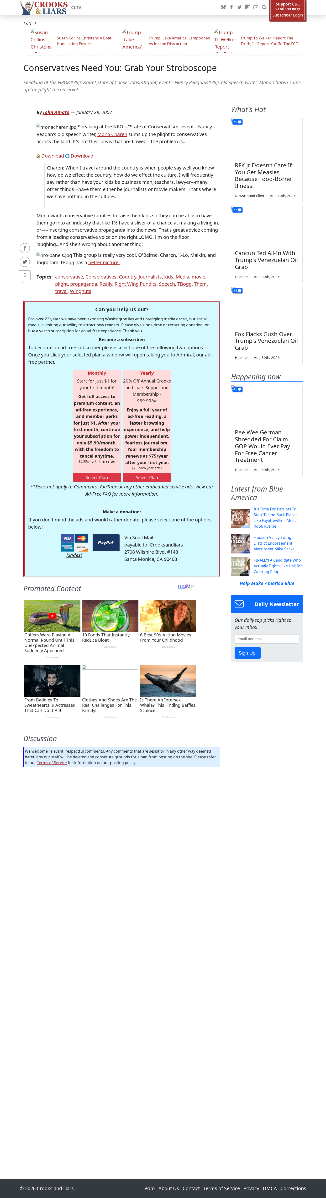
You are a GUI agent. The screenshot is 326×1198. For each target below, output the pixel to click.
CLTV (76, 7)
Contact (191, 1188)
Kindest (74, 555)
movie (198, 277)
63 (235, 290)
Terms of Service (52, 762)
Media (182, 277)
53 (235, 210)
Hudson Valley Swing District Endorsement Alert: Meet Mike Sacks (274, 543)
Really (106, 284)
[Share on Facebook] (25, 248)
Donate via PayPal (106, 543)
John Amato (56, 112)
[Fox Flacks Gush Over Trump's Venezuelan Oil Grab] (266, 307)
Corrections (293, 1188)
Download (52, 156)
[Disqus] (121, 959)
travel (61, 291)
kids (168, 277)
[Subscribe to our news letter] (256, 7)
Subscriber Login (288, 15)
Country (127, 277)
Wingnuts (80, 291)
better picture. (104, 262)
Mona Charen (112, 134)
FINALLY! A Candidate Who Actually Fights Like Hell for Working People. (278, 566)
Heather (241, 276)
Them (200, 284)
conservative (69, 277)
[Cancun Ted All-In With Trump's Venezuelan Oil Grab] (266, 226)
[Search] (264, 7)
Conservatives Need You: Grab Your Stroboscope (120, 68)
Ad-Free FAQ (98, 494)
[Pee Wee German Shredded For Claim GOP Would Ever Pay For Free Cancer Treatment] (266, 405)
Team (149, 1188)
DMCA (270, 1188)
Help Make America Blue (267, 583)
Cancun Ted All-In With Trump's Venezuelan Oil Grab (266, 260)
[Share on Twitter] (25, 262)
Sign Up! (248, 653)
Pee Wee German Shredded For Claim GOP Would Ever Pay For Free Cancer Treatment (262, 446)
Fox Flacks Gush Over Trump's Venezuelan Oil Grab (266, 341)
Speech (167, 284)
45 (235, 389)
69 (235, 122)
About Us (168, 1188)
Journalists (150, 277)
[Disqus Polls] (122, 832)
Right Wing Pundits (136, 284)
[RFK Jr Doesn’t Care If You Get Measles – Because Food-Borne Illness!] (266, 138)
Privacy (251, 1188)
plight (61, 284)
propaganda (83, 284)
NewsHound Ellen (249, 195)
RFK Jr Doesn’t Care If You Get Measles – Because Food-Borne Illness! (263, 175)
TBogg (184, 284)
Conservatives (100, 277)
